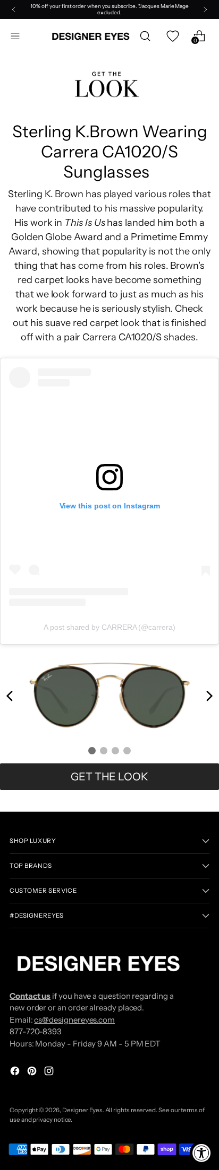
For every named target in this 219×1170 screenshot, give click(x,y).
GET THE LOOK (109, 776)
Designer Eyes (82, 1110)
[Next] (205, 9)
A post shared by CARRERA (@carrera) (109, 627)
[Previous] (13, 9)
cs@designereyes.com (74, 1020)
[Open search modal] (145, 36)
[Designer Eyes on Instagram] (50, 1073)
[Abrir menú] (15, 36)
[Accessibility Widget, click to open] (202, 1153)
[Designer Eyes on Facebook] (16, 1073)
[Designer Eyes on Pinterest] (33, 1073)
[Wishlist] (172, 36)
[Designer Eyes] (91, 36)
